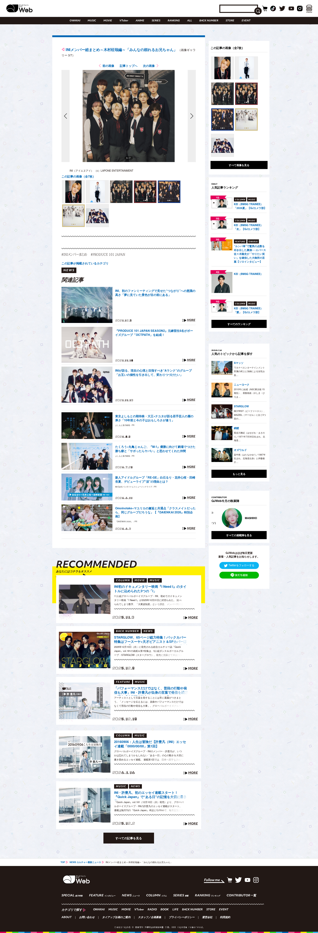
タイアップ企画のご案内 (116, 917)
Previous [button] (215, 518)
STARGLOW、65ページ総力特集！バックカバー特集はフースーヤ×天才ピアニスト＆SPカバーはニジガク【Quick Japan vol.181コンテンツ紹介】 (151, 640)
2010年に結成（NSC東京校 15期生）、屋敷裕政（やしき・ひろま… (249, 393)
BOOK (164, 909)
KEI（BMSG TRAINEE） (248, 274)
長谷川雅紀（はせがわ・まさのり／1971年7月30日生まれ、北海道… (249, 436)
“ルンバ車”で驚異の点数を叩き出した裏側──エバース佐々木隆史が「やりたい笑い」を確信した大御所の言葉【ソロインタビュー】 (250, 253)
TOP (63, 862)
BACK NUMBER (208, 21)
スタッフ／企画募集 (149, 917)
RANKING (174, 21)
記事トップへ (128, 66)
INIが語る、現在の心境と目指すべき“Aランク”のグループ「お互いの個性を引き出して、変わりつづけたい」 (153, 372)
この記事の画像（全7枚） (78, 176)
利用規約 (225, 917)
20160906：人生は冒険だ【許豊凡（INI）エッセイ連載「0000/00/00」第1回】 (150, 744)
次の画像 (149, 66)
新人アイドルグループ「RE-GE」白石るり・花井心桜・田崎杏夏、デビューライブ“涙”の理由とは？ (155, 479)
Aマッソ (238, 363)
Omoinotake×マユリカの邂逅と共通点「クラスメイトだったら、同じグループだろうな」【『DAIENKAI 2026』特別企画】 (155, 512)
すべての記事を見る (128, 838)
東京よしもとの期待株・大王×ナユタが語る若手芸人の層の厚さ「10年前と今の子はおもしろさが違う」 (154, 418)
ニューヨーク (241, 384)
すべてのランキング (239, 324)
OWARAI (75, 21)
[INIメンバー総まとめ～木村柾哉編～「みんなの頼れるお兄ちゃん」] (73, 191)
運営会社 (207, 917)
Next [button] (260, 518)
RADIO (152, 909)
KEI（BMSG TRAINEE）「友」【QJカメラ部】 (248, 227)
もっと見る (239, 474)
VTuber (123, 21)
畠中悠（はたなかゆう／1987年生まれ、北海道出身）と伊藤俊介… (250, 458)
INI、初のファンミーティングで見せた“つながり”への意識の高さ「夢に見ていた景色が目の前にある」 (155, 293)
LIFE (175, 909)
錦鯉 (236, 428)
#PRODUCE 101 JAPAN (108, 254)
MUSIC (92, 21)
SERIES (156, 21)
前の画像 (108, 66)
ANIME (140, 21)
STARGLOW (241, 406)
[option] (242, 518)
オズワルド (240, 450)
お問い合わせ (87, 917)
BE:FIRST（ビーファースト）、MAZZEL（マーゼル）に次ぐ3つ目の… (250, 414)
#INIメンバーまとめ (74, 254)
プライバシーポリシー (182, 917)
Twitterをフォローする (241, 565)
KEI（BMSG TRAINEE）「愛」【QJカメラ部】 (248, 310)
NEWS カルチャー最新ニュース (85, 862)
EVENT (246, 21)
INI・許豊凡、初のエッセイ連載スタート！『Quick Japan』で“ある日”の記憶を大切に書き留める (150, 795)
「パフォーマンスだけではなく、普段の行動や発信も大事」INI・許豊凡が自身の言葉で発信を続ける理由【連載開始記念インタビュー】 (151, 691)
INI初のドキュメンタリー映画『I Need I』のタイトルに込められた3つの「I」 (150, 588)
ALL (189, 21)
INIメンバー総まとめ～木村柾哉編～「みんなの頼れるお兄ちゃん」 (121, 49)
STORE (230, 21)
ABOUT (66, 917)
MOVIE (107, 21)
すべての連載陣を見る (239, 535)
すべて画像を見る (239, 165)
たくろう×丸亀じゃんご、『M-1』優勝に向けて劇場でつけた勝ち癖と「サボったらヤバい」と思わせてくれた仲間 (155, 449)
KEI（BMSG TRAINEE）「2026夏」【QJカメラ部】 (250, 206)
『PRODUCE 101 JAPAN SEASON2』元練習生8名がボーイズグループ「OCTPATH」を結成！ (154, 333)
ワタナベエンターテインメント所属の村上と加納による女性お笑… (249, 371)
